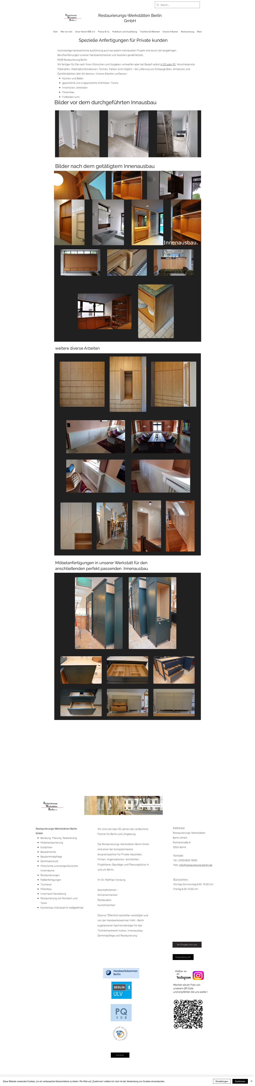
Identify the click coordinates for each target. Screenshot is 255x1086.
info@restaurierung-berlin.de (195, 864)
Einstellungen (222, 1081)
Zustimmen (240, 1081)
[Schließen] (251, 1081)
